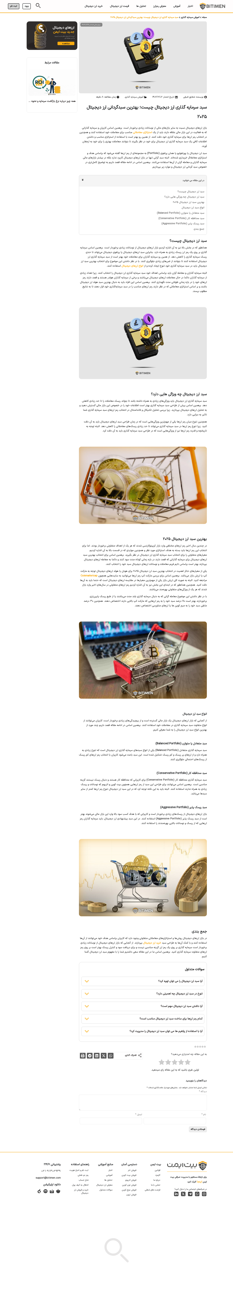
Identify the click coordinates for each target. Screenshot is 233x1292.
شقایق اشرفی (189, 97)
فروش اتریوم (130, 1180)
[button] (110, 1056)
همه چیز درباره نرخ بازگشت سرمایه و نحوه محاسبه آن (47, 101)
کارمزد (157, 1175)
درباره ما (156, 1180)
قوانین (157, 1170)
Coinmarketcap (89, 576)
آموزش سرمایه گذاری (190, 17)
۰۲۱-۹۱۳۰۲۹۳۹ (51, 1171)
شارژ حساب (83, 1180)
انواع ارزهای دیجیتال (132, 266)
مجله (204, 17)
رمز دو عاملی (83, 1175)
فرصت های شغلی (152, 1190)
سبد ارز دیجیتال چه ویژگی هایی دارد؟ (184, 197)
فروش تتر (132, 1170)
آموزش (176, 6)
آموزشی (109, 1175)
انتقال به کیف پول (80, 1185)
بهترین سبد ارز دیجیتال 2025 (188, 202)
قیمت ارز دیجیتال (119, 6)
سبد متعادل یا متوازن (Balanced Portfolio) (180, 213)
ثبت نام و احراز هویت (78, 1170)
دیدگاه (203, 1092)
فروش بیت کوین (129, 1175)
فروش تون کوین (129, 1185)
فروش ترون (131, 1194)
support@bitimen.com (48, 1178)
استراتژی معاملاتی (142, 132)
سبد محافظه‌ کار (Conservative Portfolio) (181, 218)
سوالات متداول (105, 1190)
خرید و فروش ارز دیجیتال (81, 1191)
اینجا (199, 1182)
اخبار (190, 6)
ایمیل (138, 1114)
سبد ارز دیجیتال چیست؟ (191, 192)
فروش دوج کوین (129, 1190)
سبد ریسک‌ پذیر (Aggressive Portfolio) (183, 224)
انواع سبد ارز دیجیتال (193, 208)
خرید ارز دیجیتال (94, 6)
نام (203, 1114)
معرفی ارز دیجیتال (104, 1185)
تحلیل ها (141, 6)
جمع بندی (199, 229)
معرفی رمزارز (159, 6)
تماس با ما (155, 1185)
